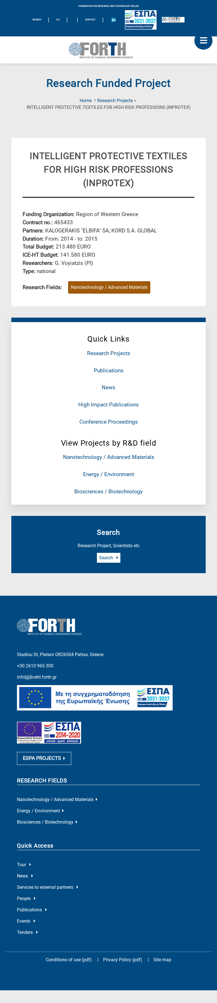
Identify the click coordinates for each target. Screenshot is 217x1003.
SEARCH (36, 19)
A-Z (58, 19)
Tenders (25, 932)
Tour (22, 864)
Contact (90, 19)
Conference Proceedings (108, 422)
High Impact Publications (108, 404)
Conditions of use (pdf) (69, 959)
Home (86, 100)
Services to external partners (45, 887)
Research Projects (115, 100)
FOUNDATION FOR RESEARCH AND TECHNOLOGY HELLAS (109, 6)
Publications (108, 370)
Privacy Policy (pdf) (123, 959)
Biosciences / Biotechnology (108, 491)
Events (24, 921)
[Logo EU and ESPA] (141, 20)
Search (106, 557)
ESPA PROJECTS (42, 758)
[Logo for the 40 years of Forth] (173, 20)
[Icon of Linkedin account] (113, 19)
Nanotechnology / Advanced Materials (108, 457)
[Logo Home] (108, 50)
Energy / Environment (108, 474)
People (24, 898)
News (108, 387)
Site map (162, 959)
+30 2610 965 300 (35, 665)
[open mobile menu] (203, 41)
